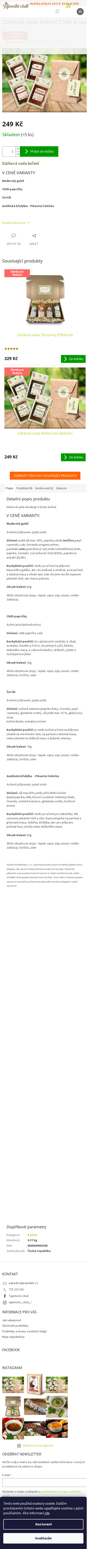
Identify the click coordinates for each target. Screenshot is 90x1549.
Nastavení (43, 1524)
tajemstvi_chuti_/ (20, 1302)
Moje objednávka (13, 1337)
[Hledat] (57, 11)
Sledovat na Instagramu (38, 1445)
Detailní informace (14, 223)
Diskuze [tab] (61, 488)
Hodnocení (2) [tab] (44, 488)
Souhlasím (43, 1538)
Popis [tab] (9, 488)
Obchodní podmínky (15, 1326)
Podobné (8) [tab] (24, 488)
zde (47, 1513)
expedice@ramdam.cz (23, 1283)
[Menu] (80, 11)
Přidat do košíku (42, 151)
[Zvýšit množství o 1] (18, 148)
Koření (32, 1235)
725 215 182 (16, 1289)
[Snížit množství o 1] (18, 154)
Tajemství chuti (19, 1296)
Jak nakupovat (11, 1320)
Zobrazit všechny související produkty (45, 475)
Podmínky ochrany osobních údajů (24, 1331)
